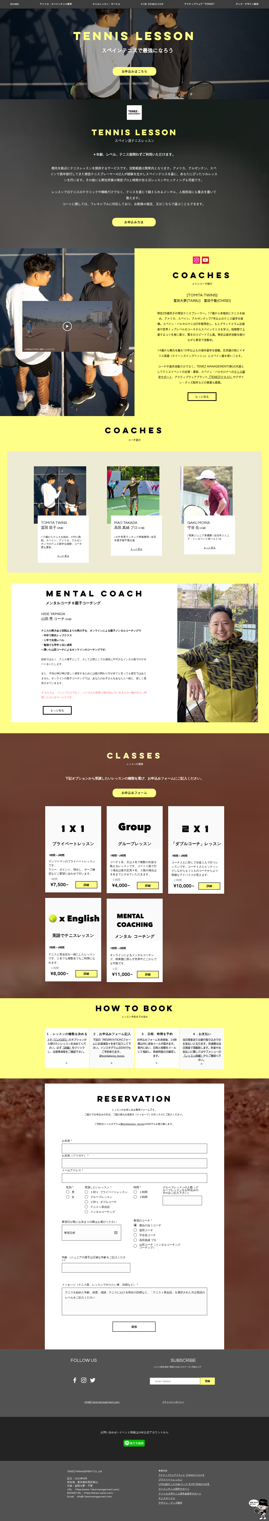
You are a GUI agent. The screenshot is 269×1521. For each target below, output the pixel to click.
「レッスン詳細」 (193, 1056)
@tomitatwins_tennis (132, 1124)
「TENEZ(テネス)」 (220, 377)
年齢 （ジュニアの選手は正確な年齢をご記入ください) (94, 1258)
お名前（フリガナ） (74, 1155)
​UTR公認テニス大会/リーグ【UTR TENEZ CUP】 (184, 1484)
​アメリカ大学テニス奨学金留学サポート (179, 1493)
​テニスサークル (166, 1498)
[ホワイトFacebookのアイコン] (74, 1380)
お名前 (66, 1140)
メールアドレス (71, 1170)
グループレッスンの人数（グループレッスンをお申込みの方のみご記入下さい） (180, 1190)
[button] (55, 4)
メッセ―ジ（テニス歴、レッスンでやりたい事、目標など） (99, 1284)
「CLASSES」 (60, 1039)
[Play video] (67, 326)
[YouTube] (205, 260)
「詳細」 (67, 1047)
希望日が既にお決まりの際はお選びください (89, 1221)
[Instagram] (196, 260)
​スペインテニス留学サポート (173, 1489)
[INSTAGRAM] (83, 1380)
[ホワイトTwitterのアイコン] (92, 1380)
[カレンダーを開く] (115, 1232)
